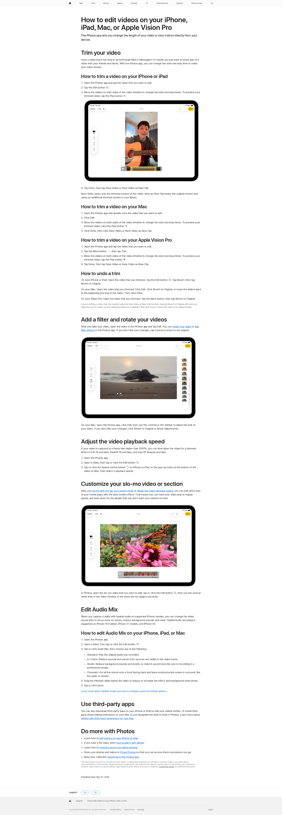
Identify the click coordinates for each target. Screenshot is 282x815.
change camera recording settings (118, 747)
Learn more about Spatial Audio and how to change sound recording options (123, 691)
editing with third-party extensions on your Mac (107, 718)
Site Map (140, 810)
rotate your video (181, 326)
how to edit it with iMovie (130, 742)
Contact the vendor (166, 767)
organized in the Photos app (123, 756)
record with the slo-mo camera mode (113, 490)
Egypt (210, 810)
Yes (84, 792)
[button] (212, 3)
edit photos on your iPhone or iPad (118, 738)
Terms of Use (129, 810)
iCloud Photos (128, 752)
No (95, 792)
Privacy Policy (115, 810)
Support (79, 801)
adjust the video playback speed (155, 490)
